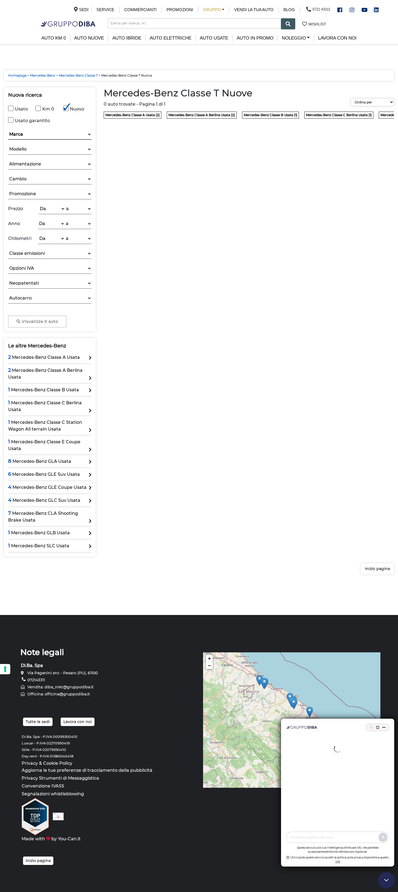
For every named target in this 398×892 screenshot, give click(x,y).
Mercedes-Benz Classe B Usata (43, 390)
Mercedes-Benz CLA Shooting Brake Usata (43, 516)
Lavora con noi (337, 38)
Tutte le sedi (38, 721)
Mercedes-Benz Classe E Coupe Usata (44, 445)
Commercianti (140, 9)
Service (105, 9)
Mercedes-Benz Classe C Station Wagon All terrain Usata (45, 425)
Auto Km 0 (53, 38)
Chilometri (19, 238)
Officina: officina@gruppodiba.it (58, 694)
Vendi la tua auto (253, 9)
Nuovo (77, 109)
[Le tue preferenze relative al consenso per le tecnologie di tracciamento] (5, 669)
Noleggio (294, 38)
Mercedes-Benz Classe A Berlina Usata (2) (201, 115)
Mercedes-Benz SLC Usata (38, 546)
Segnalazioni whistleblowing (53, 793)
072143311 (35, 680)
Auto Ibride (126, 38)
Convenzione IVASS (43, 786)
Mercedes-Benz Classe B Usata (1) (270, 115)
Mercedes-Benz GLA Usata (39, 461)
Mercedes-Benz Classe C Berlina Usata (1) (339, 115)
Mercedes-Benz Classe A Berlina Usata (45, 373)
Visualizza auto (39, 321)
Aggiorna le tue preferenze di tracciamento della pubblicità (87, 770)
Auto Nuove (89, 38)
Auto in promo (255, 38)
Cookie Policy (57, 763)
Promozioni (180, 9)
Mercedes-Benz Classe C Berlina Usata (45, 406)
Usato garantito (32, 120)
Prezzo (15, 208)
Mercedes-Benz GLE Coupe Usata (47, 487)
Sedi (82, 9)
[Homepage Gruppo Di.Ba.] (68, 23)
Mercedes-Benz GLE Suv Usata (44, 474)
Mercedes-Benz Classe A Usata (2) (132, 115)
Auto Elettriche (170, 38)
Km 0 (48, 109)
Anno (14, 223)
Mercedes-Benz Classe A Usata (44, 357)
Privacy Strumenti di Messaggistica (60, 778)
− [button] (209, 665)
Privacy (30, 763)
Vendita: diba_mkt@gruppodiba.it (60, 687)
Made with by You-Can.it (51, 838)
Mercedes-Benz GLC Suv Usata (44, 500)
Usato (21, 109)
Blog (289, 9)
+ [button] (209, 658)
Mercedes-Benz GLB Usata (39, 533)
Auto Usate (214, 38)
